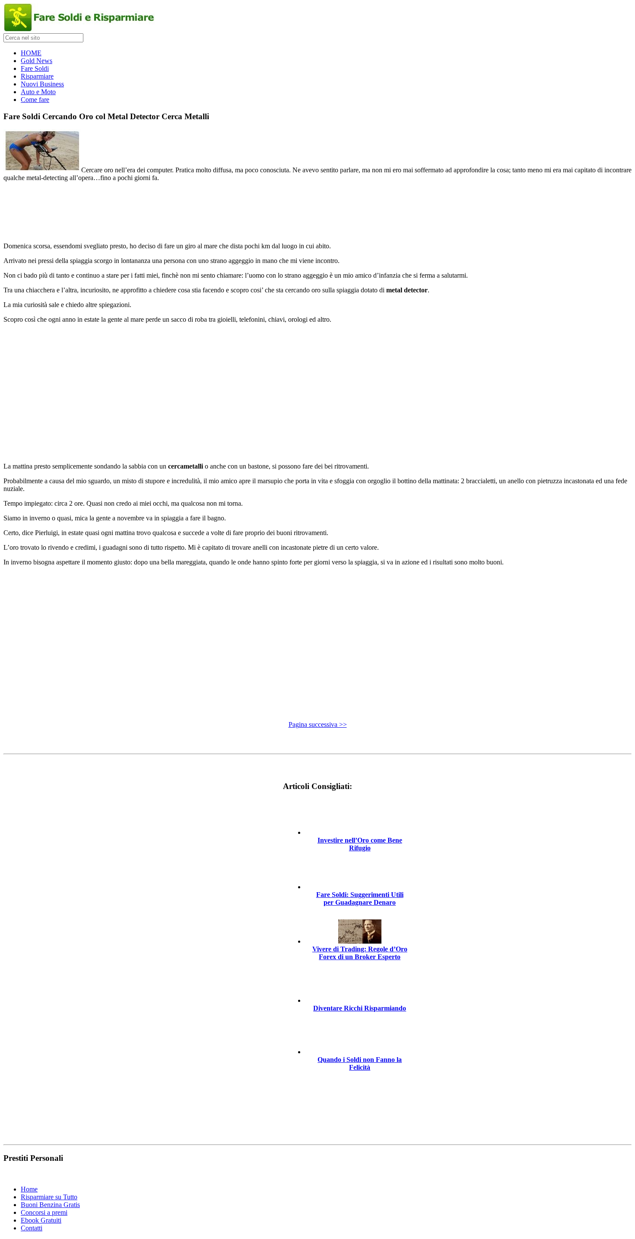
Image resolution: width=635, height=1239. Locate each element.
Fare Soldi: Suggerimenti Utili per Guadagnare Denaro (359, 898)
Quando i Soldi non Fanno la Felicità (360, 1063)
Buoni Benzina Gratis (50, 1204)
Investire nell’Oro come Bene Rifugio (360, 844)
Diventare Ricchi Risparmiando (359, 1008)
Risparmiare (37, 76)
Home (29, 1189)
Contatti (31, 1228)
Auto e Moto (38, 91)
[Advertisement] (317, 208)
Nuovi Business (42, 84)
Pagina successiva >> (318, 724)
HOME (31, 53)
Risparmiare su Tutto (49, 1197)
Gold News (36, 60)
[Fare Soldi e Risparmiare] (79, 29)
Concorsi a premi (44, 1212)
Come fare (35, 99)
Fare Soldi (35, 68)
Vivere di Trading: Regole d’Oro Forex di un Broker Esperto (359, 952)
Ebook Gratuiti (41, 1220)
